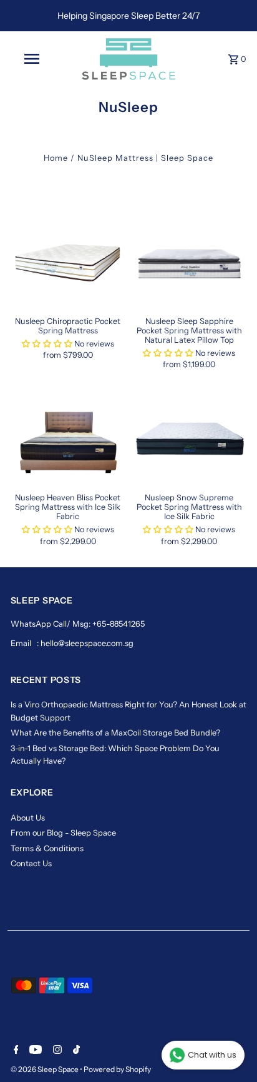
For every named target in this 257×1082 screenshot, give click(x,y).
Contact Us (31, 863)
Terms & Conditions (47, 848)
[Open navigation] (33, 58)
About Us (28, 817)
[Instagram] (56, 1050)
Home (56, 158)
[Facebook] (15, 1050)
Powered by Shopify (117, 1069)
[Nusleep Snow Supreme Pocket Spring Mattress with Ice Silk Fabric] (189, 440)
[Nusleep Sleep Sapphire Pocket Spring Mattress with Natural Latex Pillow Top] (189, 263)
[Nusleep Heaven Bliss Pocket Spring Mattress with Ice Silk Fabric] (68, 440)
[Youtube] (34, 1050)
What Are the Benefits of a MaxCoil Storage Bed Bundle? (115, 732)
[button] (47, 343)
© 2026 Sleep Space (45, 1069)
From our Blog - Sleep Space (63, 832)
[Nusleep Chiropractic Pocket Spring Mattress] (68, 263)
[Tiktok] (75, 1050)
